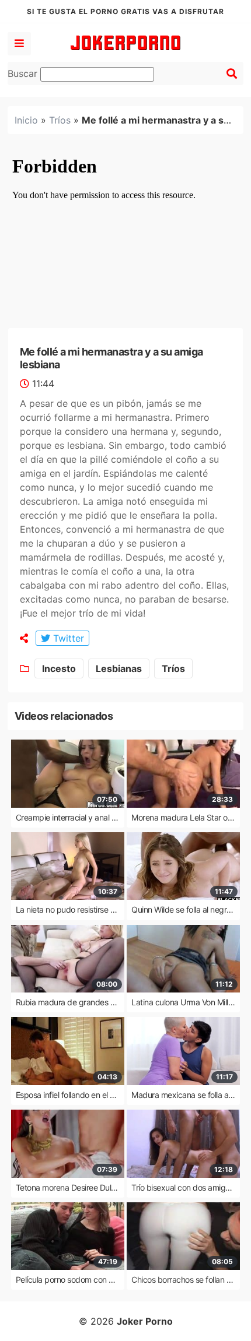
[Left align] (19, 43)
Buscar (24, 73)
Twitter (67, 638)
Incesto (59, 668)
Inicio (26, 120)
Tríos (60, 120)
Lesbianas (119, 668)
